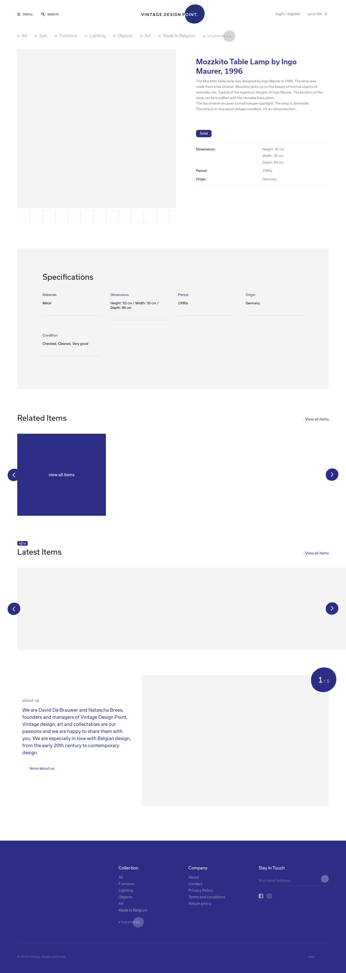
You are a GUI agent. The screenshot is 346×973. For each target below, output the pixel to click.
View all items (317, 419)
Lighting (97, 36)
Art (148, 36)
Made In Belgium (179, 36)
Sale (43, 36)
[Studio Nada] (219, 36)
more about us (42, 768)
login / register (288, 14)
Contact (195, 884)
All (24, 36)
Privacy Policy (200, 890)
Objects (125, 36)
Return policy (200, 903)
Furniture (68, 36)
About (193, 877)
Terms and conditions (206, 897)
